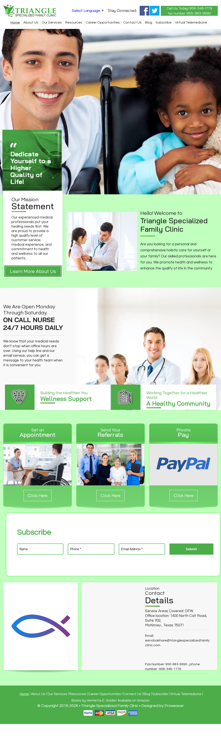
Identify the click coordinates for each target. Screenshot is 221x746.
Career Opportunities (103, 22)
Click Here (37, 495)
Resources (73, 22)
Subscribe (164, 22)
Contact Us (132, 22)
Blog (148, 22)
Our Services (52, 22)
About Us (30, 22)
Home (15, 22)
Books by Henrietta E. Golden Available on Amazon (110, 700)
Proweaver (174, 706)
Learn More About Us (33, 271)
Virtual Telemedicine (191, 22)
